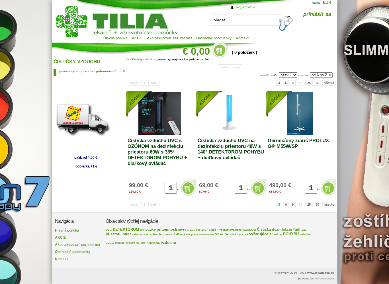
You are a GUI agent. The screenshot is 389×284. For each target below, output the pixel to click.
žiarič (146, 234)
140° (204, 229)
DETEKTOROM (126, 229)
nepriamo (153, 242)
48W (143, 243)
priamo (191, 230)
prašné (194, 234)
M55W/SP (150, 230)
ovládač (305, 234)
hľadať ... (222, 20)
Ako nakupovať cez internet (169, 38)
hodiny (277, 234)
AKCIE (137, 38)
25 (309, 83)
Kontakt (242, 38)
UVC (109, 229)
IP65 (198, 230)
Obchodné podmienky (214, 38)
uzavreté (167, 234)
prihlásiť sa (317, 14)
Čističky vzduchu (143, 59)
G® (217, 234)
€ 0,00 (196, 51)
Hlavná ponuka (115, 38)
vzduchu (168, 242)
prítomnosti (167, 229)
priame (137, 234)
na (222, 234)
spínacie (156, 234)
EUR (327, 2)
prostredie (133, 242)
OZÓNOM (249, 229)
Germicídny (233, 234)
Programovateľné (230, 229)
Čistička (264, 229)
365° (142, 230)
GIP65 (127, 234)
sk (127, 59)
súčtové (110, 243)
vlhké (212, 229)
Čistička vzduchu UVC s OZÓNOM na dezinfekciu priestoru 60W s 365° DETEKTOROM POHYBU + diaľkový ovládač (157, 152)
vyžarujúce (258, 234)
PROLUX (119, 243)
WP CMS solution (324, 278)
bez (188, 234)
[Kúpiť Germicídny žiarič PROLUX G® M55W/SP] (328, 195)
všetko (329, 83)
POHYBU (291, 234)
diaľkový (179, 234)
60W (304, 230)
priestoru (114, 234)
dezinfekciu (282, 229)
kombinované (206, 234)
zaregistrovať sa (244, 7)
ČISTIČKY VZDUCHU (77, 61)
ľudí (296, 229)
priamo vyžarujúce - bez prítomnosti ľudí (92, 71)
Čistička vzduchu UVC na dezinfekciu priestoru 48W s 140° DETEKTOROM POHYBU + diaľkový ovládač (231, 149)
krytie (182, 229)
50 (317, 83)
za (246, 234)
